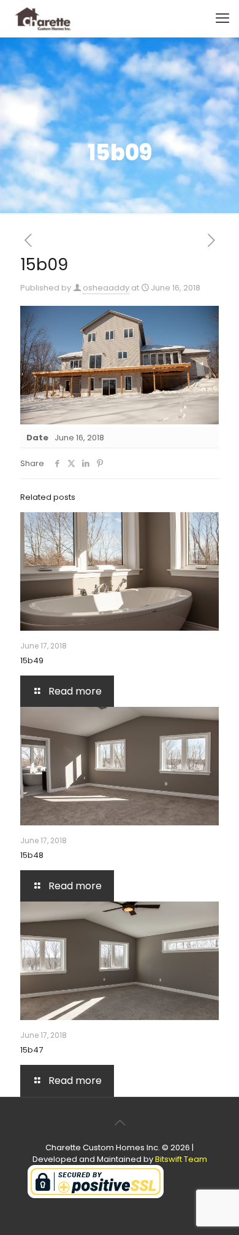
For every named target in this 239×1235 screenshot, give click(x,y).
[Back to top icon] (119, 1123)
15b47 (31, 1050)
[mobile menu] (222, 18)
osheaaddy (106, 288)
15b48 (32, 855)
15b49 (32, 660)
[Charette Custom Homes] (42, 18)
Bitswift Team (181, 1159)
